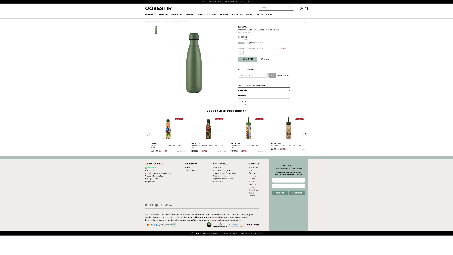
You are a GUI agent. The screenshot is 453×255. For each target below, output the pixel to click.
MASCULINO (176, 14)
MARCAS (189, 14)
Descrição (242, 90)
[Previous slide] (148, 135)
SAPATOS (224, 14)
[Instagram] (146, 205)
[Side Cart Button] (306, 8)
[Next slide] (305, 134)
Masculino (156, 22)
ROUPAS (200, 14)
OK (272, 75)
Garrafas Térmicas (179, 22)
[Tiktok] (166, 205)
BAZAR (269, 14)
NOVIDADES (150, 14)
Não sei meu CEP (283, 75)
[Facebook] (151, 205)
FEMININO (163, 14)
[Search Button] (290, 7)
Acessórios (166, 22)
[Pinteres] (156, 205)
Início (147, 22)
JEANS (249, 14)
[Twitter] (161, 205)
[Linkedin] (170, 205)
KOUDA (242, 26)
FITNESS (259, 14)
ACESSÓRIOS (237, 14)
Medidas (242, 95)
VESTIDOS (211, 14)
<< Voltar (305, 22)
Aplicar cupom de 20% (256, 43)
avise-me (248, 59)
